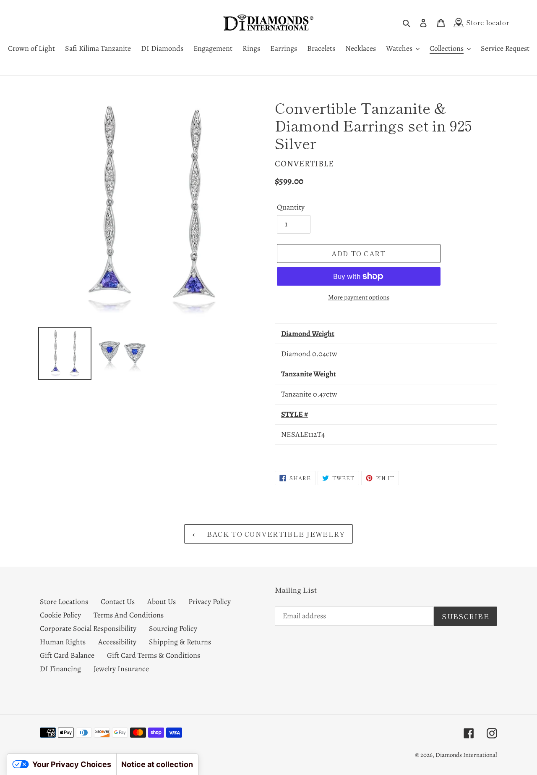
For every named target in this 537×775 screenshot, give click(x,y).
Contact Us (118, 601)
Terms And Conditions (129, 615)
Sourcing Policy (173, 628)
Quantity (291, 207)
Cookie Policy (60, 615)
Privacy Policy (209, 601)
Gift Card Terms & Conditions (153, 655)
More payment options (358, 297)
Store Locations (64, 601)
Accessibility (117, 642)
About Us (161, 601)
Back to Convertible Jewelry (275, 534)
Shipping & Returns (180, 642)
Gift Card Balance (67, 655)
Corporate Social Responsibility (88, 628)
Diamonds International (466, 755)
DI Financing (60, 669)
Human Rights (63, 642)
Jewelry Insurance (121, 669)
